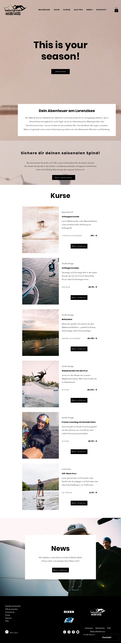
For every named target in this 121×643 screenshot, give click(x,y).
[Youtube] (5, 317)
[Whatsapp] (5, 301)
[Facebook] (5, 312)
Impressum (89, 628)
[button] (116, 9)
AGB (109, 628)
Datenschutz (100, 628)
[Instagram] (5, 307)
